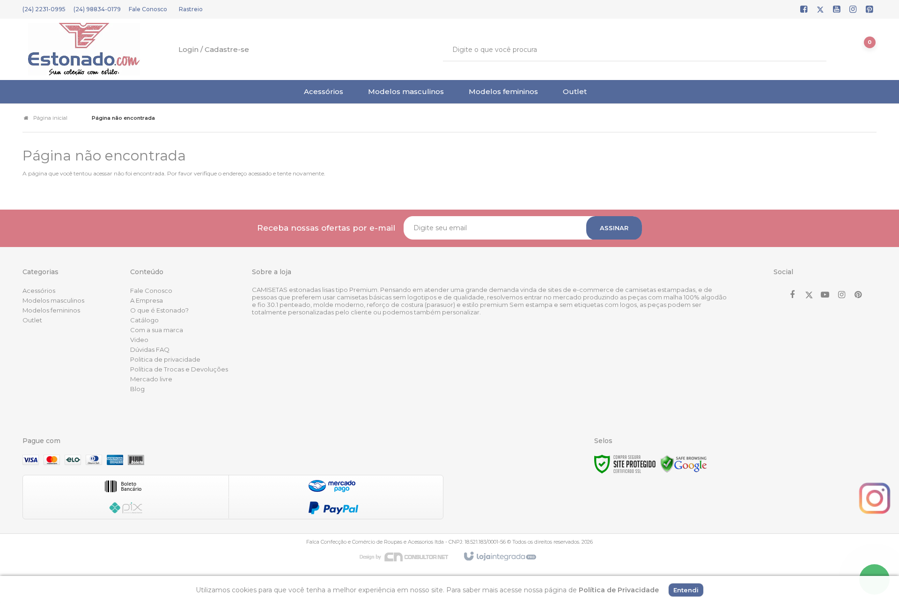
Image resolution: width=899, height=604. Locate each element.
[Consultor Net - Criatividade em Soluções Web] (409, 556)
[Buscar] (812, 49)
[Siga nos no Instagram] (853, 10)
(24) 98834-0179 (97, 9)
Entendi (686, 590)
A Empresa (146, 300)
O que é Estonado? (159, 310)
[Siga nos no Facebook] (804, 10)
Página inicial (50, 118)
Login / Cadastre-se (213, 49)
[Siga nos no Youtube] (837, 10)
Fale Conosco (148, 9)
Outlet (32, 320)
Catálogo (144, 320)
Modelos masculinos (53, 300)
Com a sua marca (156, 330)
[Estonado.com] (84, 49)
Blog (137, 389)
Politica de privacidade (165, 359)
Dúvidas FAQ (149, 349)
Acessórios (38, 290)
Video (139, 339)
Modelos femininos (51, 310)
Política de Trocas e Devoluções (179, 369)
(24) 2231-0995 (44, 9)
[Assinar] (614, 228)
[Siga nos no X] (820, 10)
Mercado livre (151, 379)
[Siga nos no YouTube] (825, 295)
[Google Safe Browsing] (683, 463)
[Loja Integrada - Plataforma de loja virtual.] (499, 557)
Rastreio (191, 9)
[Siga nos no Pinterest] (869, 10)
